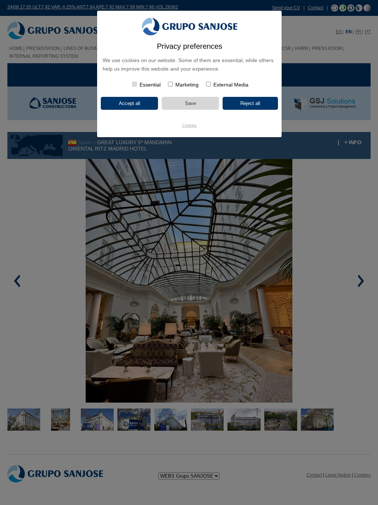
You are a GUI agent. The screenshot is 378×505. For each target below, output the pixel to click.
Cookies (189, 125)
